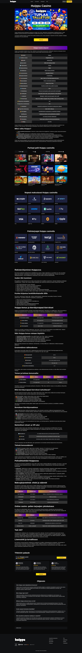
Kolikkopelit (60, 151)
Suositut (20, 151)
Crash (47, 151)
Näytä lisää (41, 574)
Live (33, 151)
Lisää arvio (61, 557)
